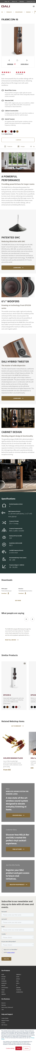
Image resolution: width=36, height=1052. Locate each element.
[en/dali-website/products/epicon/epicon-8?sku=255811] (35, 707)
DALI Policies (4, 1024)
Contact (3, 1022)
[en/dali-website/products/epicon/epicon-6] (14, 677)
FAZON (3, 989)
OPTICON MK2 (4, 987)
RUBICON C (4, 983)
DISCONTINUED (18, 12)
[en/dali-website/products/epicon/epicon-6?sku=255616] (16, 707)
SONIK (2, 992)
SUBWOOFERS (19, 992)
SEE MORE (18, 600)
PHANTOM (18, 989)
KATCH (17, 983)
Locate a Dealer (4, 1018)
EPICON (3, 979)
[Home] (5, 6)
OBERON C (18, 974)
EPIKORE (3, 976)
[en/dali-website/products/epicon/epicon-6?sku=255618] (7, 707)
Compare (18, 140)
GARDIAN (18, 987)
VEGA (17, 981)
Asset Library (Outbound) (7, 1007)
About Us (3, 1003)
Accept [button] (18, 1048)
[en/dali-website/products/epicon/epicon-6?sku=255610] (19, 707)
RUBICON (28, 12)
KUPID (17, 976)
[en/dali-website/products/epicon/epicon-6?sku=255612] (10, 707)
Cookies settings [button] (10, 1048)
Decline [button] (27, 1048)
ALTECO (18, 979)
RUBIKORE (3, 981)
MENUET (3, 985)
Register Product (5, 1020)
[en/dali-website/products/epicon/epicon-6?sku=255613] (4, 707)
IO (16, 985)
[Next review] (32, 619)
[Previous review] (26, 619)
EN (2, 12)
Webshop (3, 1005)
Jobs (2, 1009)
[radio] (2, 131)
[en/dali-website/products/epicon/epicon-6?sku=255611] (13, 707)
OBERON (3, 994)
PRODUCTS (9, 12)
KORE (2, 974)
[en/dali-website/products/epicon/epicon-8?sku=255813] (32, 707)
